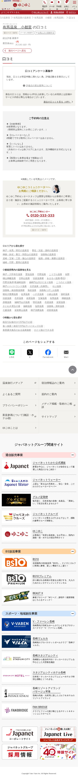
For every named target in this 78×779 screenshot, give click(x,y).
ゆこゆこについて (41, 12)
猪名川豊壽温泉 (10, 294)
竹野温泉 (41, 274)
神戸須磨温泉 (37, 310)
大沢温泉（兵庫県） (39, 286)
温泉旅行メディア (13, 382)
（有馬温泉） (58, 17)
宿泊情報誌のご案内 (53, 382)
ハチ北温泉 (38, 294)
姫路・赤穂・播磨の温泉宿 (51, 258)
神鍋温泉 (66, 298)
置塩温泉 (29, 274)
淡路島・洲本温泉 (55, 306)
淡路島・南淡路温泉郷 (13, 290)
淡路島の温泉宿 (48, 254)
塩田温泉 (39, 306)
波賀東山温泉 (21, 310)
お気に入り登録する (46, 32)
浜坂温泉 (7, 298)
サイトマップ (49, 416)
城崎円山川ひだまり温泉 (41, 282)
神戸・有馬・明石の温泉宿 (16, 250)
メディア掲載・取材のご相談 (57, 405)
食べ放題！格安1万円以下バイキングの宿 (23, 326)
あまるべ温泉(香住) (56, 278)
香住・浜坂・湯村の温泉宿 (45, 250)
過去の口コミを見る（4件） (57, 101)
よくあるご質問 (11, 394)
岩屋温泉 (30, 298)
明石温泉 (37, 302)
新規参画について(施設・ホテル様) (18, 416)
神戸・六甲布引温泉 (12, 274)
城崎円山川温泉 (22, 302)
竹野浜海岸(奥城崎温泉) (14, 282)
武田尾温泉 (52, 310)
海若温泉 (32, 290)
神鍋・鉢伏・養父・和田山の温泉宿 (20, 254)
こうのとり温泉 (63, 282)
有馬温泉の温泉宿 (22, 17)
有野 (67, 274)
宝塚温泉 (42, 298)
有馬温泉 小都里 (43, 17)
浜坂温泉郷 (38, 278)
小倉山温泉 (52, 294)
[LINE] (12, 352)
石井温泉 (19, 298)
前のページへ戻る (17, 50)
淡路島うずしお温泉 (49, 290)
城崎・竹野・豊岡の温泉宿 (16, 262)
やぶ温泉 (56, 286)
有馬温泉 (54, 298)
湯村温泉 (65, 294)
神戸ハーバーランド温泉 (15, 286)
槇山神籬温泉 (9, 278)
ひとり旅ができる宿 (44, 330)
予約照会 (58, 7)
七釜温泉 (7, 310)
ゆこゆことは (10, 427)
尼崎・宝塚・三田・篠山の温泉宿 (19, 258)
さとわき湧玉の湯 (11, 306)
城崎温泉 (27, 306)
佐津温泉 (25, 294)
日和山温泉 (24, 278)
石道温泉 (49, 302)
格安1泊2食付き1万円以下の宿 (17, 322)
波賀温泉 (60, 302)
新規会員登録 (59, 12)
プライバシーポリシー (15, 405)
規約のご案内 (49, 394)
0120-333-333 (42, 215)
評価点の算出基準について (39, 85)
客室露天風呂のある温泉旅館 (17, 330)
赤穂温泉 (7, 302)
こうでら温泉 (55, 274)
